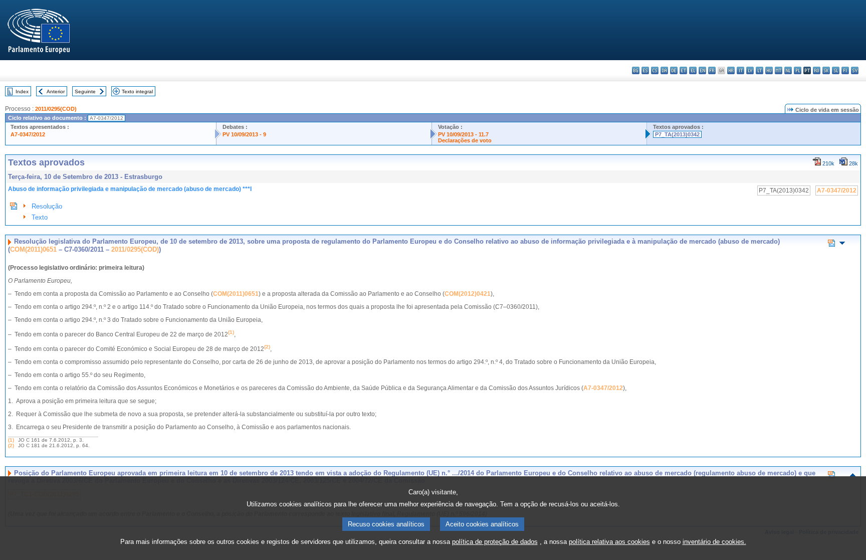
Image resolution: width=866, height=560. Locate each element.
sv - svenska (854, 70)
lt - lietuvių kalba (759, 70)
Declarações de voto (465, 140)
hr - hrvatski (731, 70)
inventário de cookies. (714, 541)
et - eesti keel (683, 70)
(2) (11, 445)
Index (22, 91)
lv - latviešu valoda (750, 70)
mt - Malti (778, 70)
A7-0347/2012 (28, 134)
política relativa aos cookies (609, 541)
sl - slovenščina (835, 70)
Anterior (56, 91)
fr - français (712, 70)
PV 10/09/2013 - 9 (244, 134)
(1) (11, 440)
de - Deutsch (674, 70)
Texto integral (137, 91)
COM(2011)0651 (33, 249)
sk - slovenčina (826, 70)
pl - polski (797, 70)
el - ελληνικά (693, 70)
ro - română (816, 70)
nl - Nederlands (788, 70)
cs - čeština (655, 70)
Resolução (47, 206)
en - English (702, 70)
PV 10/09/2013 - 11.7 (463, 134)
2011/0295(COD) (56, 109)
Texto (40, 217)
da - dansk (664, 70)
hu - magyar (769, 70)
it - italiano (740, 70)
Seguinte (85, 91)
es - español (645, 70)
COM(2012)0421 (468, 293)
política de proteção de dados (495, 541)
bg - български (635, 70)
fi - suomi (845, 70)
